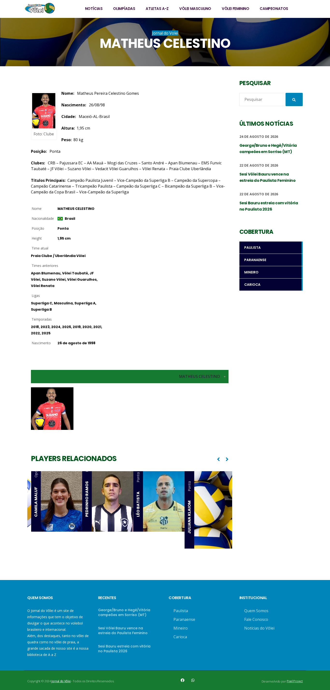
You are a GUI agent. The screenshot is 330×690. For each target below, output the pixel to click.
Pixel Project (295, 681)
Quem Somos (256, 610)
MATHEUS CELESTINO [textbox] (199, 376)
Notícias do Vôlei (259, 628)
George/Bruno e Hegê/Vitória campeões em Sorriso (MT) (124, 612)
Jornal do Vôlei (61, 681)
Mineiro (180, 628)
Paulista (180, 610)
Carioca (180, 636)
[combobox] (130, 376)
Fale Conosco (256, 619)
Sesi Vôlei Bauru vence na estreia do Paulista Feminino (123, 630)
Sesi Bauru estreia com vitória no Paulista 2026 (124, 648)
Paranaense (184, 619)
